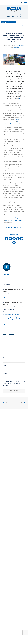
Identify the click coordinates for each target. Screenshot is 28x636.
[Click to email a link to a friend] (14, 242)
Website (5, 373)
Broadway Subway (15, 251)
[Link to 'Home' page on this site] (4, 2)
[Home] (3, 22)
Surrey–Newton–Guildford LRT (13, 220)
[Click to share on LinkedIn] (14, 238)
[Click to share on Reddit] (21, 238)
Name (4, 358)
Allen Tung (16, 47)
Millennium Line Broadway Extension (13, 218)
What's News (11, 22)
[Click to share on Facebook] (6, 238)
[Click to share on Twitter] (10, 238)
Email (4, 365)
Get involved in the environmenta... (12, 25)
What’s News (20, 46)
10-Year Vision (6, 251)
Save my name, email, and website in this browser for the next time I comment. (14, 383)
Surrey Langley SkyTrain (9, 255)
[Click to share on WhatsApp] (18, 238)
